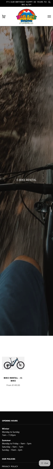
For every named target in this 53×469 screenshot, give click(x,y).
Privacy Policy (10, 466)
